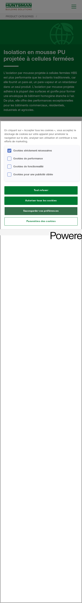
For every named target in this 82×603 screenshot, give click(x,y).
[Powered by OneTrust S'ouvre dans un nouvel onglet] (65, 232)
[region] (41, 362)
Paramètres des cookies (41, 221)
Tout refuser (41, 190)
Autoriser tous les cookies (41, 200)
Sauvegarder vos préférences (41, 210)
